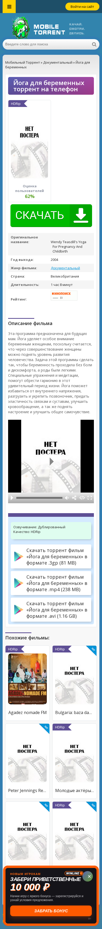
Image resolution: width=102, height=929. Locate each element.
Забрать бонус (51, 911)
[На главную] (51, 26)
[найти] (94, 44)
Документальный (65, 268)
